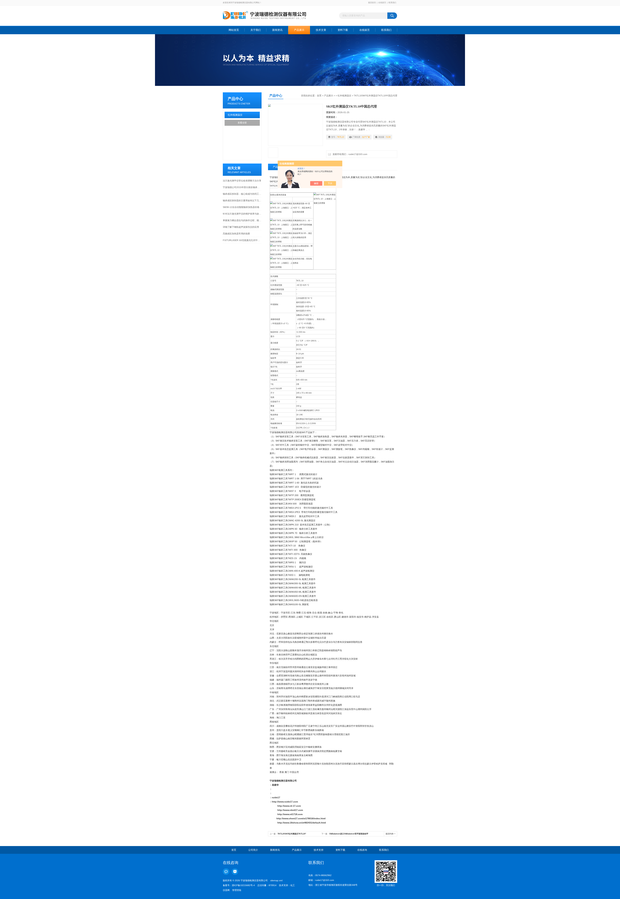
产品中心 (235, 99)
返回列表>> (391, 834)
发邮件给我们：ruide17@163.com (349, 154)
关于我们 (255, 30)
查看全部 (242, 122)
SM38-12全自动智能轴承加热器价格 (241, 207)
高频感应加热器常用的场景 (236, 233)
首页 (319, 95)
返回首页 (372, 2)
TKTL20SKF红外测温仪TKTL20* (292, 834)
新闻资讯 (277, 30)
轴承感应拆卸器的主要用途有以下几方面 (242, 200)
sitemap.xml (276, 880)
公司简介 (253, 849)
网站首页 (234, 30)
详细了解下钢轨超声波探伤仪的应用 (241, 227)
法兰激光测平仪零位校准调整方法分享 (242, 180)
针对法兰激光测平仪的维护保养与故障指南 (242, 213)
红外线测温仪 (235, 114)
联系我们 (392, 2)
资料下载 (343, 30)
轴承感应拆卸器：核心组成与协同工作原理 (242, 194)
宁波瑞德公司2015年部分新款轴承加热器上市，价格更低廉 (242, 187)
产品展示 (299, 30)
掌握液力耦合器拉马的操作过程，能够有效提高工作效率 (242, 220)
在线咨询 (362, 849)
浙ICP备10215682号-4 (243, 885)
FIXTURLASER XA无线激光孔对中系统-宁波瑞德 (242, 240)
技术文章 (321, 30)
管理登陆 (236, 890)
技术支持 (318, 849)
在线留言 (382, 2)
